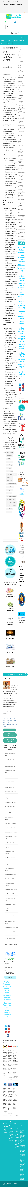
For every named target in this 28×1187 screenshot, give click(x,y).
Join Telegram (19, 22)
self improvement (11, 496)
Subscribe (10, 977)
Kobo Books (9, 720)
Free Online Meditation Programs (20, 151)
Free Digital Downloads (7, 1013)
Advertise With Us (21, 360)
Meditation (21, 40)
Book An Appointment (7, 1005)
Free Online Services (11, 1130)
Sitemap (15, 1183)
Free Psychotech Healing (10, 791)
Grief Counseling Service (21, 258)
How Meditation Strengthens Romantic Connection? (11, 1091)
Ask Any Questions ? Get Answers (21, 227)
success (14, 505)
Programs (6, 1127)
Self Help (12, 37)
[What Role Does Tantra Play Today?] (5, 1085)
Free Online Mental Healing (10, 802)
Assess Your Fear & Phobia (11, 832)
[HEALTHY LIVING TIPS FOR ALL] (10, 614)
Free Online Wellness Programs (20, 181)
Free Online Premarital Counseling (20, 81)
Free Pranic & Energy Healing (11, 827)
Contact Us (11, 9)
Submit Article (9, 730)
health (8, 458)
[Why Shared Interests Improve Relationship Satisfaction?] (5, 1047)
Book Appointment (10, 734)
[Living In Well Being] (14, 17)
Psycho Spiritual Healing (10, 787)
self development (11, 483)
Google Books (10, 718)
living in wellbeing (12, 474)
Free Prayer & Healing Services (21, 167)
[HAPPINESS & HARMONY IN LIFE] (10, 600)
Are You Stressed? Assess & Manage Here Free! (7, 987)
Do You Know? (15, 1)
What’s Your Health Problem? (11, 878)
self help (9, 493)
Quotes (15, 43)
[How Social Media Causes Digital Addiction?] (15, 1085)
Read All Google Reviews (21, 493)
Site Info (8, 1)
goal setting (10, 452)
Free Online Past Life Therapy (11, 927)
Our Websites (6, 4)
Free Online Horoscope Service (20, 211)
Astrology (11, 1132)
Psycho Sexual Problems (21, 286)
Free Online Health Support (10, 874)
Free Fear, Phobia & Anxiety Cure (21, 135)
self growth (10, 490)
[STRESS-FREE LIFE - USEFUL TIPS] (10, 656)
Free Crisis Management (22, 277)
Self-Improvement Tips (10, 47)
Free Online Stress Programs (11, 842)
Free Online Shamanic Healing (20, 161)
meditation (9, 477)
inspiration (9, 461)
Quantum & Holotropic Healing (20, 97)
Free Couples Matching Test (11, 823)
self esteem (10, 486)
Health (2, 40)
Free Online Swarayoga (10, 857)
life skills (9, 468)
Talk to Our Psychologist (10, 806)
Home (4, 1)
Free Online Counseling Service (20, 62)
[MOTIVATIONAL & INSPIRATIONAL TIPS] (10, 642)
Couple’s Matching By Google (21, 339)
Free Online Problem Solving (11, 889)
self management (11, 502)
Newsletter (6, 1126)
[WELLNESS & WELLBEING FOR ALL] (10, 670)
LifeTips (15, 40)
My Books (5, 716)
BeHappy (3, 43)
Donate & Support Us (21, 366)
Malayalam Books (10, 724)
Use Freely (11, 7)
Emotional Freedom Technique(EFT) (21, 111)
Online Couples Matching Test (21, 330)
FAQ (5, 1133)
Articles (20, 43)
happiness (9, 455)
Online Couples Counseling (10, 776)
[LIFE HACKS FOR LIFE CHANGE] (10, 628)
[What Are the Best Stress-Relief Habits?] (10, 1047)
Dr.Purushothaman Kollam (22, 557)
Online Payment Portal (22, 354)
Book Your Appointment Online (21, 56)
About (5, 1132)
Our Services (12, 4)
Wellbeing (19, 37)
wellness (9, 511)
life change (10, 465)
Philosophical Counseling (21, 268)
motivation (9, 480)
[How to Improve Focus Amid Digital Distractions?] (15, 1047)
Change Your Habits (10, 740)
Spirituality (5, 7)
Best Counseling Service (10, 766)
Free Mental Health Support (11, 893)
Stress (8, 40)
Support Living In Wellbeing (17, 1143)
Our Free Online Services (7, 998)
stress (8, 505)
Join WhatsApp (10, 22)
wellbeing (9, 508)
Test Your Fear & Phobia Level (21, 347)
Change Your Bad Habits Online (21, 71)
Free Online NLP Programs (10, 904)
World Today (19, 4)
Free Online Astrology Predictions (20, 205)
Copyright (11, 1140)
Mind (9, 43)
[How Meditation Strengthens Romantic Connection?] (10, 1085)
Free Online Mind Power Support (20, 195)
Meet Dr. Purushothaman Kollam (21, 232)
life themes (10, 471)
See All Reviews (22, 488)
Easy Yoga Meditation (9, 847)
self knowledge (11, 499)
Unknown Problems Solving (21, 305)
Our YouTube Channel (17, 1136)
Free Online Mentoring (21, 295)
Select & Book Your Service (11, 944)
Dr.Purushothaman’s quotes (21, 547)
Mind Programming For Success (21, 117)
